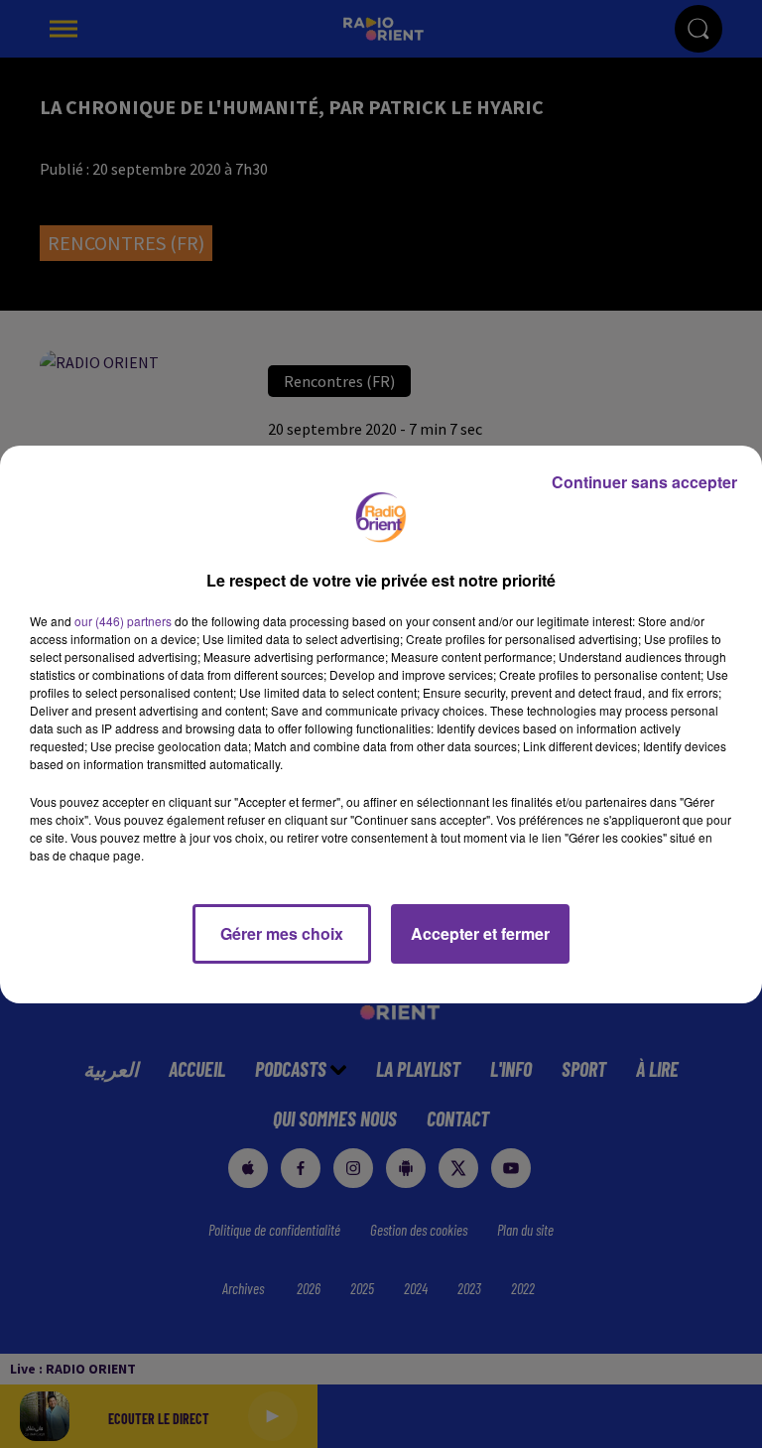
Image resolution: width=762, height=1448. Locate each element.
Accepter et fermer (480, 933)
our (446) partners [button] (123, 620)
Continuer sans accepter (644, 481)
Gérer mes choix (281, 933)
